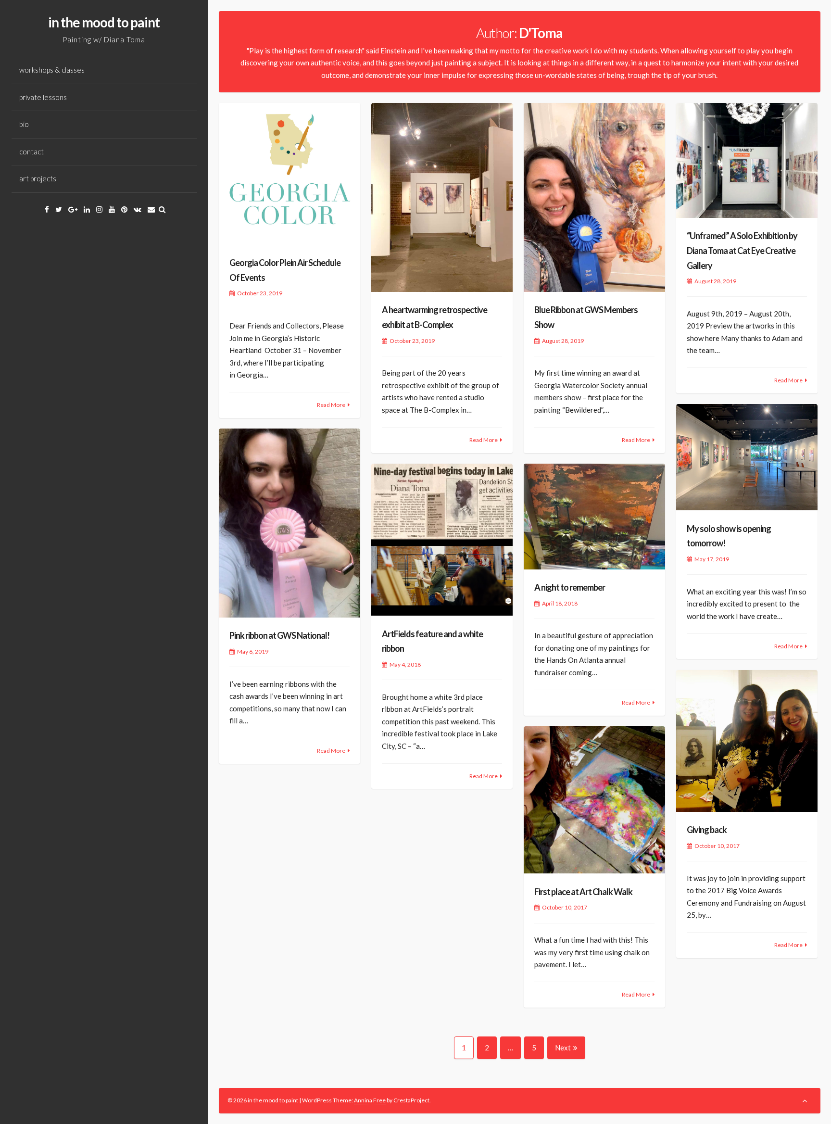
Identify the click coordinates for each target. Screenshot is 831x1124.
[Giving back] (747, 741)
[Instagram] (99, 209)
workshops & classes (52, 69)
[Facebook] (47, 209)
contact (31, 151)
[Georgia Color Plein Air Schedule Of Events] (290, 174)
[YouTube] (112, 209)
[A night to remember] (595, 516)
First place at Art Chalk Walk (583, 891)
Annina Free (370, 1100)
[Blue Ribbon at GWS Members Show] (595, 197)
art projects (37, 178)
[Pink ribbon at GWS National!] (290, 523)
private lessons (43, 97)
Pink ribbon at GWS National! (279, 635)
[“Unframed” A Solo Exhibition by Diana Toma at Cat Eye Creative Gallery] (747, 160)
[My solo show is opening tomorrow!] (747, 457)
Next (563, 1047)
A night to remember (569, 587)
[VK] (137, 209)
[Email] (151, 209)
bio (24, 124)
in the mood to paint (104, 22)
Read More (331, 404)
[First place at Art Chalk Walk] (595, 799)
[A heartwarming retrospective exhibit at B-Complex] (442, 197)
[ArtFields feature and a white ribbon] (442, 540)
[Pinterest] (124, 209)
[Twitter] (58, 209)
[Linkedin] (87, 209)
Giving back (707, 829)
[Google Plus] (72, 209)
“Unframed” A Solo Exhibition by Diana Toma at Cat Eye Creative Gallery (742, 250)
